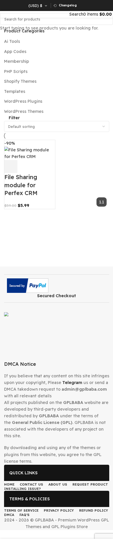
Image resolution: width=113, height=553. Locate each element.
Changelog (68, 5)
